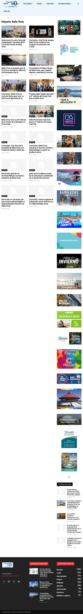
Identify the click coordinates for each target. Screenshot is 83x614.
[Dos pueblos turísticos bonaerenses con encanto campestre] (61, 516)
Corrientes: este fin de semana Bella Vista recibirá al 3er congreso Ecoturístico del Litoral (41, 43)
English (7, 11)
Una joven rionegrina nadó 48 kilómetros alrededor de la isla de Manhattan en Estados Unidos (74, 504)
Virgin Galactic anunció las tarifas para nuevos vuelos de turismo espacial (73, 492)
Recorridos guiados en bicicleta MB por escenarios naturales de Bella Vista (13, 175)
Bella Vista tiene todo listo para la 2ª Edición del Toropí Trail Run (40, 122)
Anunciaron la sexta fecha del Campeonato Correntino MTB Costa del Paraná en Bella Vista (14, 43)
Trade (39, 4)
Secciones (27, 4)
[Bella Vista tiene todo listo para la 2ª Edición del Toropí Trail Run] (41, 111)
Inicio (6, 4)
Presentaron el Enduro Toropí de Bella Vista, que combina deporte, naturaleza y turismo (41, 70)
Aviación (49, 4)
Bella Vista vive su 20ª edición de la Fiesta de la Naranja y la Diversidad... (14, 122)
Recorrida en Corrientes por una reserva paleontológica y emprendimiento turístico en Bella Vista (13, 202)
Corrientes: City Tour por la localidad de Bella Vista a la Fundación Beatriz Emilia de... (14, 147)
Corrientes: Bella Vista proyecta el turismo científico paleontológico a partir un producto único (41, 148)
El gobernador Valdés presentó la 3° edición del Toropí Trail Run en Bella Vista (41, 96)
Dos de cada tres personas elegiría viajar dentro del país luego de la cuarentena (47, 572)
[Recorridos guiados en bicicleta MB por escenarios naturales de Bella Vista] (14, 165)
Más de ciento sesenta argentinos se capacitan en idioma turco (46, 584)
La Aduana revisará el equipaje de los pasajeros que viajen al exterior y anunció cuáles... (74, 541)
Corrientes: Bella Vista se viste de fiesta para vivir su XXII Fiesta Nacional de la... (13, 96)
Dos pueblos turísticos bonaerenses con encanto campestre (73, 516)
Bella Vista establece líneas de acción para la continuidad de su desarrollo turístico (41, 175)
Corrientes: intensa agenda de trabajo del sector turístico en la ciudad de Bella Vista (41, 201)
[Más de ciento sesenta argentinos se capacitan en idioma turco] (33, 584)
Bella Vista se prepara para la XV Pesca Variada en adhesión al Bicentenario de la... (14, 70)
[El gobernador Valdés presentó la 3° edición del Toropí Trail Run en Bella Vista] (41, 85)
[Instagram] (9, 581)
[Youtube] (19, 581)
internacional (64, 4)
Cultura (4, 37)
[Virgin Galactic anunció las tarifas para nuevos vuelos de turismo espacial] (61, 492)
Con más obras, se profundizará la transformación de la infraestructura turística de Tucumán (74, 528)
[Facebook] (4, 581)
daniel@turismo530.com (10, 576)
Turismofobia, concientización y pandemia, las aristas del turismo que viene (47, 597)
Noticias (14, 4)
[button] (78, 4)
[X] (14, 581)
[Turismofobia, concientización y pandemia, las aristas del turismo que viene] (33, 596)
